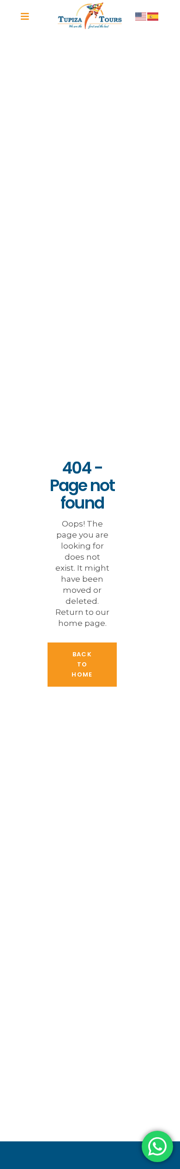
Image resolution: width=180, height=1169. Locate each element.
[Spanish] (153, 16)
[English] (141, 16)
